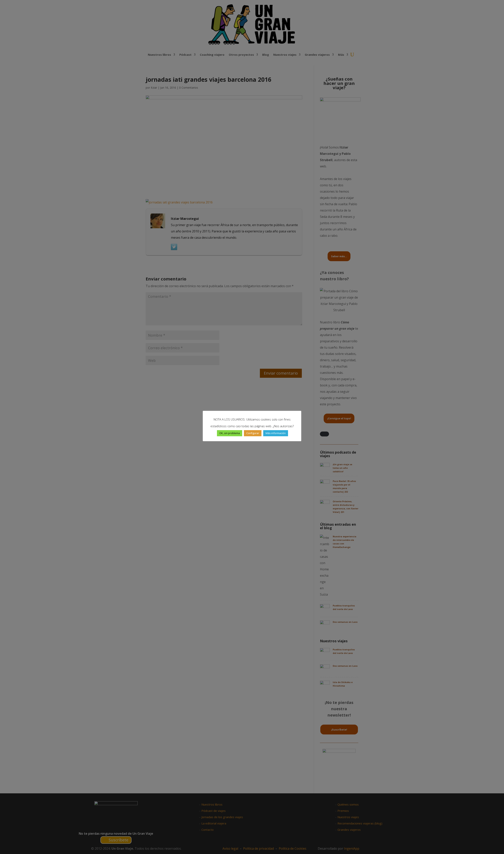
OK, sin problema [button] (229, 433)
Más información (276, 433)
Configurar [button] (252, 433)
